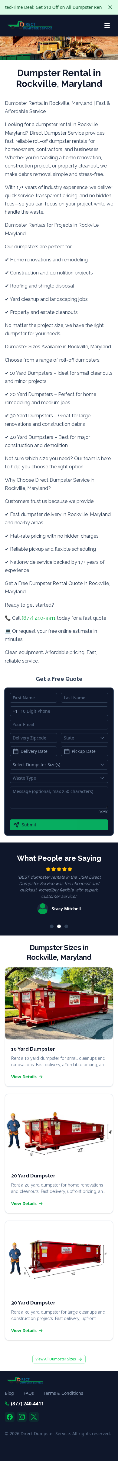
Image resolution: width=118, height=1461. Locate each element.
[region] (59, 891)
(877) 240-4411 (39, 618)
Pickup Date (84, 751)
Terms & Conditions (63, 1393)
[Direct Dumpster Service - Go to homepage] (30, 25)
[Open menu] (107, 25)
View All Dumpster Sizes (55, 1359)
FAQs (29, 1393)
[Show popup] (103, 738)
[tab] (52, 926)
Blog (9, 1393)
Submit (29, 825)
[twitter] (34, 1417)
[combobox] (84, 738)
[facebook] (10, 1417)
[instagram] (22, 1417)
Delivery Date (34, 751)
